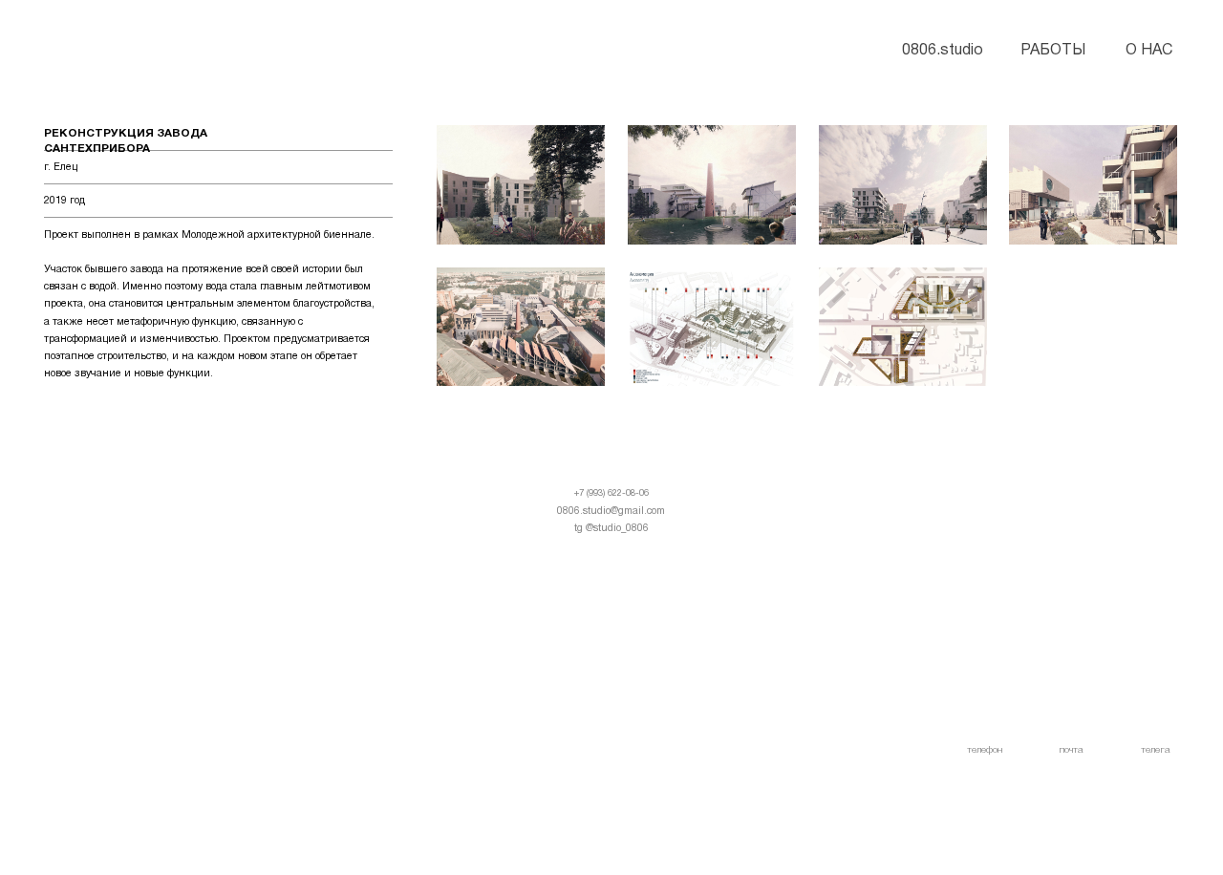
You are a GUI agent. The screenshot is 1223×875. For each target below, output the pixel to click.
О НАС (1149, 50)
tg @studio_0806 (611, 528)
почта (1072, 750)
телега (1155, 750)
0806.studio (942, 50)
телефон (984, 750)
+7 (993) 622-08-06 (611, 493)
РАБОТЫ (1052, 50)
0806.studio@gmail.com (611, 511)
